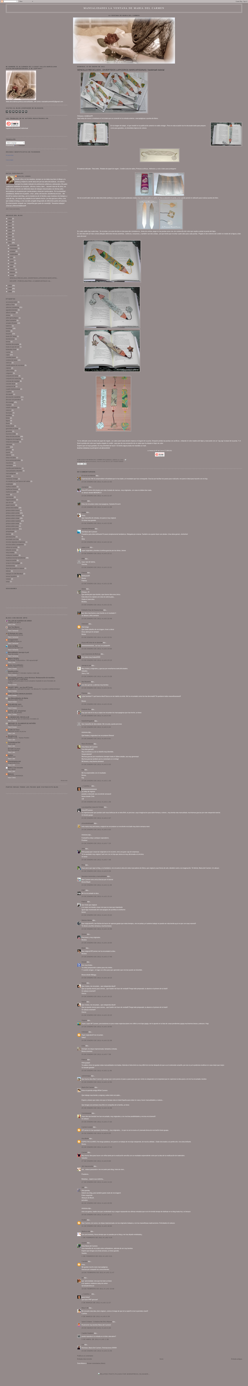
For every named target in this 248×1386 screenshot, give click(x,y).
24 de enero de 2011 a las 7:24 (96, 843)
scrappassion (13, 640)
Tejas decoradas (13, 654)
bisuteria (9, 334)
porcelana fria (10, 537)
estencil (8, 410)
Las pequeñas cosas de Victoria (93, 807)
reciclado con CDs (12, 539)
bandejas (9, 328)
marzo (12, 269)
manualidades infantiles (14, 471)
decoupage (10, 402)
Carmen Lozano (87, 1127)
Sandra (84, 1243)
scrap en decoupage (13, 563)
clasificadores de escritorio (15, 365)
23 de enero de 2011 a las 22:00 (97, 523)
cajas (8, 355)
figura (8, 420)
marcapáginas (91, 461)
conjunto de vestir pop (13, 378)
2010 (10, 285)
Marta (83, 948)
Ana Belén (85, 1138)
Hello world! (11, 744)
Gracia (84, 983)
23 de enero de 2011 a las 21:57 (97, 496)
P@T (83, 890)
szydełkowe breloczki (15, 641)
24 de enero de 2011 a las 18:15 (97, 978)
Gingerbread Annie (14, 763)
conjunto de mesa (12, 376)
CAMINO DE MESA (14, 622)
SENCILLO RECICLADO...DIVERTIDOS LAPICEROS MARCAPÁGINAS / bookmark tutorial (120, 70)
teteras (8, 571)
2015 (10, 230)
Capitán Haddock (88, 1333)
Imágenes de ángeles (13, 439)
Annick (84, 962)
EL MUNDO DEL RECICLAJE (18, 717)
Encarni (84, 501)
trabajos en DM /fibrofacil (14, 574)
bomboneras (10, 339)
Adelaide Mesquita (88, 528)
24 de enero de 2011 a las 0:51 (96, 738)
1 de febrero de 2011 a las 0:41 (97, 1256)
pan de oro (9, 502)
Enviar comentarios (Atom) (96, 1363)
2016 (10, 227)
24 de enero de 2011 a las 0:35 (96, 716)
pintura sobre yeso (12, 526)
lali (83, 1278)
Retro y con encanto (15, 767)
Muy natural (11, 769)
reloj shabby (10, 552)
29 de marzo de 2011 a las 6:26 (96, 1328)
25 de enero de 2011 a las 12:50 (97, 1082)
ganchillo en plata (12, 428)
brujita (84, 512)
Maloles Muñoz (87, 920)
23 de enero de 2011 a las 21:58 (97, 507)
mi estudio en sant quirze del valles (18, 481)
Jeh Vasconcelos (87, 1166)
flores (8, 423)
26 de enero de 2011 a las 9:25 (96, 1133)
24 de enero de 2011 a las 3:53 (96, 829)
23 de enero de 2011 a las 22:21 (97, 567)
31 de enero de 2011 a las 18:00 (97, 1226)
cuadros (8, 392)
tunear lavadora (11, 576)
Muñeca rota (86, 1231)
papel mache (10, 505)
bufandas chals (11, 349)
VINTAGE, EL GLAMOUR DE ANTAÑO (22, 723)
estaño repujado (11, 407)
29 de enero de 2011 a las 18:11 (97, 1214)
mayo (12, 263)
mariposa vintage (12, 479)
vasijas (8, 579)
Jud (83, 1187)
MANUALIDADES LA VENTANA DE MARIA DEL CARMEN (124, 8)
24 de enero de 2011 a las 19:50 (97, 1026)
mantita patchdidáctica (13, 468)
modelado (9, 484)
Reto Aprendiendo (13, 750)
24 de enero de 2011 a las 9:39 (96, 871)
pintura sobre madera (13, 521)
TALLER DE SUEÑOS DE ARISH (20, 621)
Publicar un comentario (85, 1356)
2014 (10, 233)
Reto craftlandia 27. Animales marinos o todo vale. (24, 673)
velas (8, 581)
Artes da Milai (13, 646)
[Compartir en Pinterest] (85, 464)
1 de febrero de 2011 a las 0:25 (97, 1237)
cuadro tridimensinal (13, 389)
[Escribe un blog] (80, 464)
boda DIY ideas (11, 336)
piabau (10, 755)
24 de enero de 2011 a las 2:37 (96, 818)
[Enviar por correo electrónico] (78, 464)
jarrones (9, 450)
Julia (83, 848)
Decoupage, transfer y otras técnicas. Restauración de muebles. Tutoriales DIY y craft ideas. (31, 678)
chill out (8, 363)
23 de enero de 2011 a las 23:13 (97, 660)
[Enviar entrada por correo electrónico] (125, 459)
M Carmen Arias (9, 155)
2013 (10, 236)
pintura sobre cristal (12, 518)
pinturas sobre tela (12, 529)
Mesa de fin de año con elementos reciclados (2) (23, 719)
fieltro (8, 418)
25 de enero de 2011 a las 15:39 (97, 1108)
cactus (8, 352)
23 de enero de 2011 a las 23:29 (97, 676)
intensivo (9, 444)
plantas (8, 534)
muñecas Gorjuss (12, 489)
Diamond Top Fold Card (15, 648)
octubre (13, 251)
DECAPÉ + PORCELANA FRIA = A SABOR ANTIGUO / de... (30, 281)
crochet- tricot (10, 384)
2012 (10, 239)
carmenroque (86, 1076)
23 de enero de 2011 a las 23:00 (97, 649)
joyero (8, 452)
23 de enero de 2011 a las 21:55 (97, 482)
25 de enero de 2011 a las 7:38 (96, 1054)
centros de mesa (11, 360)
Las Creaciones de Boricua (91, 654)
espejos (8, 405)
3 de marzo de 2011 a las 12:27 (96, 1302)
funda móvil (10, 426)
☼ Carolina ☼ (86, 786)
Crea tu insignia (9, 160)
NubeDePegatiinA (88, 721)
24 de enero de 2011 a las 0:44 (96, 727)
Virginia (84, 1020)
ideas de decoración (13, 436)
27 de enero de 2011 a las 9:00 (96, 1161)
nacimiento (9, 497)
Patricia (84, 901)
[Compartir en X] (82, 464)
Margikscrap (12, 736)
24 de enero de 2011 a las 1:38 (96, 781)
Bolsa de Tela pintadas (15, 712)
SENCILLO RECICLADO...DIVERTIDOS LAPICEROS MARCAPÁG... (34, 278)
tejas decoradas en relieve (15, 568)
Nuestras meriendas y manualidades (94, 876)
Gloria (84, 589)
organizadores (11, 500)
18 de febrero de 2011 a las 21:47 (98, 1272)
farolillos (9, 415)
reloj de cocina (11, 550)
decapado (9, 394)
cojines (8, 368)
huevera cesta (11, 434)
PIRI (83, 559)
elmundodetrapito (88, 823)
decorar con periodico (13, 399)
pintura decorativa (12, 508)
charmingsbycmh (14, 761)
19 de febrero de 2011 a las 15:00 (98, 1289)
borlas (8, 341)
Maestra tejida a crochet (15, 667)
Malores (11, 774)
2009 (10, 288)
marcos (8, 476)
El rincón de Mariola (88, 475)
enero (12, 275)
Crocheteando (86, 1113)
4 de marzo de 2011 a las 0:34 (96, 1316)
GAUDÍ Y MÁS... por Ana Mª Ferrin (20, 687)
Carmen (84, 1152)
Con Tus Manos (13, 627)
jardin (8, 447)
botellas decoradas (12, 344)
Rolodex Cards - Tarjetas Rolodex (18, 738)
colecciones (10, 370)
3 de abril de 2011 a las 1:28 (95, 1339)
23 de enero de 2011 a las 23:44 (97, 704)
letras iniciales (11, 457)
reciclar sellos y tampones (15, 544)
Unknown (85, 624)
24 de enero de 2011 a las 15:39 (97, 929)
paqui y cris (85, 547)
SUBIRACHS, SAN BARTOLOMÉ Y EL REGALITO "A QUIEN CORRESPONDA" (34, 689)
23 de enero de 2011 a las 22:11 (97, 553)
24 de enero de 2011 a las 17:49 (97, 957)
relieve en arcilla (11, 547)
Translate (21, 145)
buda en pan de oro (12, 347)
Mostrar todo (64, 780)
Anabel (84, 1220)
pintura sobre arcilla (12, 513)
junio (12, 260)
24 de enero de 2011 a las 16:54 (97, 943)
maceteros (9, 463)
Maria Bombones (87, 744)
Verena (84, 934)
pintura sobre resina (13, 510)
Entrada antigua (236, 1359)
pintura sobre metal (12, 523)
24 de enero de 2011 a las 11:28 (97, 885)
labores (8, 455)
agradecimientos (11, 310)
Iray (83, 770)
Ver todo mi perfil (13, 209)
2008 (10, 291)
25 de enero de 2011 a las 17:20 (97, 1122)
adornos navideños (12, 307)
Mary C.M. (85, 1308)
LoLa (83, 1046)
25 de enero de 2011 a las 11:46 (97, 1070)
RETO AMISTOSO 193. (15, 706)
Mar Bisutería (86, 682)
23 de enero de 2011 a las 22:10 (97, 542)
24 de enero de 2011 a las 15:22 (97, 915)
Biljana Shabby (13, 659)
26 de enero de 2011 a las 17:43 (97, 1147)
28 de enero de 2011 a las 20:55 (97, 1203)
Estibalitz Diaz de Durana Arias (92, 610)
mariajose (85, 487)
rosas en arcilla (11, 560)
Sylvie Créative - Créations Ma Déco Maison (97, 1322)
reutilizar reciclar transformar (110, 461)
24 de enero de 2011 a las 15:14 (97, 896)
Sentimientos (10, 566)
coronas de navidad (12, 381)
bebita (8, 331)
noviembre (14, 248)
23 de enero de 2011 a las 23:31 (97, 688)
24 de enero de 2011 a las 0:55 (96, 764)
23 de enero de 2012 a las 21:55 (97, 1351)
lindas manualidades (15, 665)
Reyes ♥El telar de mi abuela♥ (92, 642)
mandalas (9, 465)
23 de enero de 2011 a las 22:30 (97, 583)
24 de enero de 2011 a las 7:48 (96, 860)
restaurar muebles (12, 555)
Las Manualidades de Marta (18, 698)
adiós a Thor (10, 304)
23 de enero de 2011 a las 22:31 (97, 605)
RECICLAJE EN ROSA (15, 635)
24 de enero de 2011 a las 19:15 (97, 996)
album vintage (11, 312)
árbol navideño (11, 320)
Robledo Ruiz (86, 709)
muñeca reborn (11, 486)
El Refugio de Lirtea (15, 633)
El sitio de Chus (13, 730)
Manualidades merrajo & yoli (18, 652)
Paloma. (84, 693)
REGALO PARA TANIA (15, 700)
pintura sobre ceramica (14, 515)
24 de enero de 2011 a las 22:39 (97, 1040)
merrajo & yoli (86, 665)
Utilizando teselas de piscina (17, 731)
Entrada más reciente (84, 1359)
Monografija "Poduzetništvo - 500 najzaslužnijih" (23, 660)
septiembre (14, 254)
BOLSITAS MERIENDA (15, 776)
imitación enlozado (12, 442)
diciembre (13, 245)
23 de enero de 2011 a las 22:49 (97, 618)
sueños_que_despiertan (17, 711)
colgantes (9, 373)
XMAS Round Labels (14, 725)
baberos (9, 326)
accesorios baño (11, 302)
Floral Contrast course (15, 629)
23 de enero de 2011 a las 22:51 (97, 637)
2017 (10, 224)
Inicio (161, 1359)
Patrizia (84, 572)
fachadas (9, 413)
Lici (83, 1344)
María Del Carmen (88, 1087)
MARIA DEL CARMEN (24, 176)
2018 (10, 221)
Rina (83, 865)
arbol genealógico (12, 318)
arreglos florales (11, 323)
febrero (12, 272)
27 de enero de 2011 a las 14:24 (97, 1182)
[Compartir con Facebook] (84, 464)
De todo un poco (14, 749)
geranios (9, 431)
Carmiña (84, 1261)
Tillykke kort (12, 757)
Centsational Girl (14, 742)
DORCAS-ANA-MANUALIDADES (20, 694)
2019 (10, 218)
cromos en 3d (10, 386)
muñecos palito (11, 492)
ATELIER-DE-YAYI (14, 704)
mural (8, 494)
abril (11, 266)
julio (11, 257)
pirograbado (10, 531)
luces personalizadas (13, 460)
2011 (10, 243)
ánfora (8, 315)
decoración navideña (13, 397)
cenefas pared (11, 357)
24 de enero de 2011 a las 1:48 (96, 802)
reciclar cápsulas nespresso (15, 542)
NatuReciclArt (13, 671)
